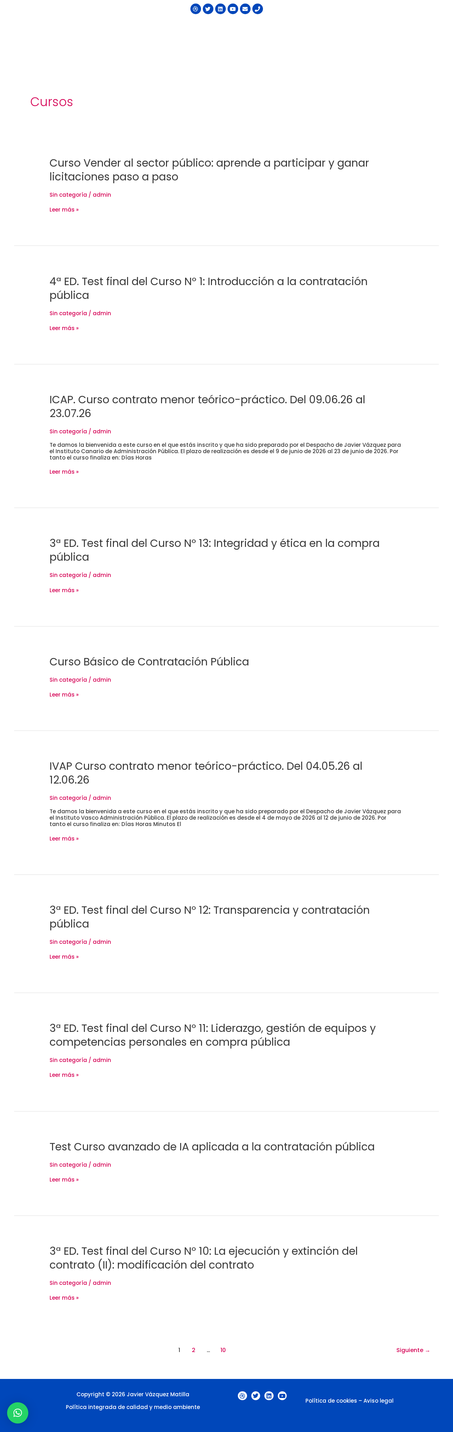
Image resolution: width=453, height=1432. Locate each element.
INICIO (181, 29)
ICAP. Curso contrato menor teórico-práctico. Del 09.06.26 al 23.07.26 (207, 406)
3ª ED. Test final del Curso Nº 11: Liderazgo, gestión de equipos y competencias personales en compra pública (213, 1035)
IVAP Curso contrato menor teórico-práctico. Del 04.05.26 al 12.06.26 (206, 772)
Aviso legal (378, 1400)
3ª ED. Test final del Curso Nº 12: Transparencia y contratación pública (210, 916)
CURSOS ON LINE (403, 29)
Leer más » (64, 210)
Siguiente (413, 1350)
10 (223, 1350)
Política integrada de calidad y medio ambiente (133, 1407)
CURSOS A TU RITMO (339, 29)
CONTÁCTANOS (270, 44)
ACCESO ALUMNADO (328, 44)
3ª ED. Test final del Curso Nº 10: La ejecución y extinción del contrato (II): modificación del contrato (204, 1257)
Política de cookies (331, 1400)
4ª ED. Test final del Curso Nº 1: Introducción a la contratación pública (209, 288)
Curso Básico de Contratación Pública (149, 661)
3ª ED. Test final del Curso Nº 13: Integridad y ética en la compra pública (215, 550)
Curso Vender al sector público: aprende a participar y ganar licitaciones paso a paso (209, 169)
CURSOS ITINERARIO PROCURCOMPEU (248, 29)
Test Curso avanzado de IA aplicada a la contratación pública (212, 1146)
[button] (251, 29)
